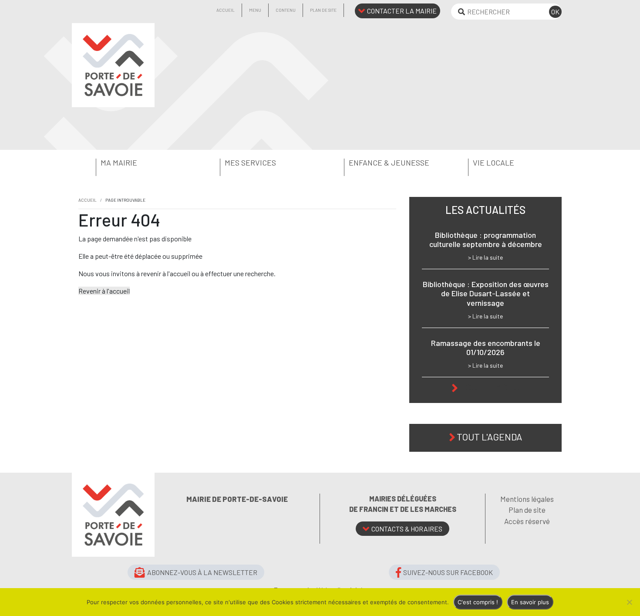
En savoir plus (530, 602)
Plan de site (323, 10)
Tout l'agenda (489, 436)
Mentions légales (527, 498)
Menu (255, 10)
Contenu (286, 10)
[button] (134, 163)
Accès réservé (527, 521)
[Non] (629, 602)
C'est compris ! (478, 602)
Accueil (225, 10)
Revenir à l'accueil (104, 291)
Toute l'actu (489, 387)
